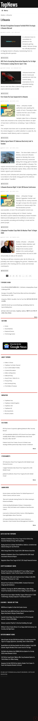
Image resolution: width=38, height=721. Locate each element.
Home (3, 15)
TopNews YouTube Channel (12, 365)
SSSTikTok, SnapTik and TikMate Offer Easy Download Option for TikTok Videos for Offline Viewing (18, 658)
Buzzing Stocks (9, 411)
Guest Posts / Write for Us (12, 378)
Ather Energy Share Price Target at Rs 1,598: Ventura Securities (18, 551)
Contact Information (10, 370)
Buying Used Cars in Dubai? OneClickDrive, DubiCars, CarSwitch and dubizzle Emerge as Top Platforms (18, 546)
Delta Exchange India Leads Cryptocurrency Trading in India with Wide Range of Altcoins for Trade (18, 578)
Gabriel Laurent (6, 32)
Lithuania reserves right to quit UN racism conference (18, 187)
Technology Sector (10, 334)
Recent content (9, 413)
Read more (5, 57)
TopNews (9, 4)
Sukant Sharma (6, 68)
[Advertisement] (19, 697)
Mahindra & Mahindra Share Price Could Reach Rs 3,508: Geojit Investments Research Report (17, 555)
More (35, 317)
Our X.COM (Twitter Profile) (12, 368)
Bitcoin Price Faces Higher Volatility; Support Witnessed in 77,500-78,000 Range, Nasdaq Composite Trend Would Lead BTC (18, 596)
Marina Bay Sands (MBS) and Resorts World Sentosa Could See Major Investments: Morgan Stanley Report (17, 612)
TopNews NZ (8, 408)
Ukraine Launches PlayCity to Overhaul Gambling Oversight (16, 623)
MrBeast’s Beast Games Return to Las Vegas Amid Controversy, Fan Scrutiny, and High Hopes (19, 628)
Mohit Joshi (5, 148)
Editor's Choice (9, 362)
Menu (6, 10)
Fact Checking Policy (10, 383)
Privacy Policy (8, 381)
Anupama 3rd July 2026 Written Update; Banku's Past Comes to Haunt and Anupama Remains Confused (17, 664)
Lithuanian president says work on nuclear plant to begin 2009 (19, 231)
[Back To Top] (35, 718)
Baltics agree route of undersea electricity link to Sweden (17, 142)
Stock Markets (9, 329)
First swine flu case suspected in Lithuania (14, 97)
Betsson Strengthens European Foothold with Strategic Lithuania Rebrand (18, 26)
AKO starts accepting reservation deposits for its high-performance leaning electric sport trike (18, 62)
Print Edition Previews (11, 386)
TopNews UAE (9, 406)
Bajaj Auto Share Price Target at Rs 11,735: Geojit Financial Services (19, 560)
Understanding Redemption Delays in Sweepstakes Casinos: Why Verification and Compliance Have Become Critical (18, 507)
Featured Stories (9, 331)
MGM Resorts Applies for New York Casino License (14, 607)
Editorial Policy (9, 375)
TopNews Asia (9, 400)
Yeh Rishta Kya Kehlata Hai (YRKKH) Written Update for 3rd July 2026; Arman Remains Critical (17, 652)
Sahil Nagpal (5, 101)
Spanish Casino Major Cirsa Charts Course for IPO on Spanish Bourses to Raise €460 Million (17, 618)
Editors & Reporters (10, 373)
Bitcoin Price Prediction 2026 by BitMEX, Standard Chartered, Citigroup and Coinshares (17, 584)
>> (30, 275)
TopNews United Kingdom (12, 403)
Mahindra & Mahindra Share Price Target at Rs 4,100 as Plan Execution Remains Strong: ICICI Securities (17, 540)
